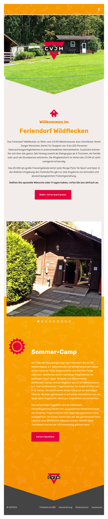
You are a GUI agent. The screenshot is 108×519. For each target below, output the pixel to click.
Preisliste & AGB (48, 507)
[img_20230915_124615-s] (54, 268)
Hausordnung (65, 507)
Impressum (97, 507)
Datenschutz (82, 507)
